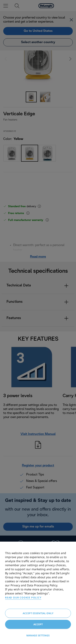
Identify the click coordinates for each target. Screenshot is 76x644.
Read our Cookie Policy (23, 597)
